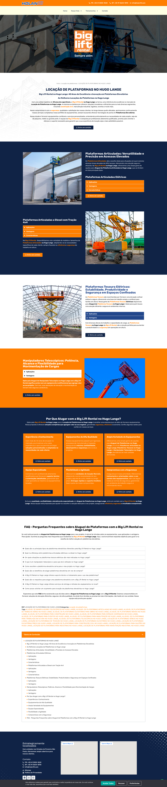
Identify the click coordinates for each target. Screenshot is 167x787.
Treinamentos (91, 11)
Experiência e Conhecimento (38, 699)
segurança (55, 110)
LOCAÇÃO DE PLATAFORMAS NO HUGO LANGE (42, 641)
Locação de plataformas (69, 83)
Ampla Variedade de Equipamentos (41, 705)
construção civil (67, 107)
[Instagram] (33, 778)
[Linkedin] (24, 778)
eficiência (61, 245)
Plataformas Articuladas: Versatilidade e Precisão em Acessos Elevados (52, 650)
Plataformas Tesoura (118, 302)
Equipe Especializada (36, 709)
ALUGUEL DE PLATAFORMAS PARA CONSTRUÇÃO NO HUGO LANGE (53, 614)
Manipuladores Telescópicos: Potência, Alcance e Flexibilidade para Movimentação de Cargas (60, 687)
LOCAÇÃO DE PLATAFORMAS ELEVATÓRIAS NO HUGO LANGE (98, 621)
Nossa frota (75, 11)
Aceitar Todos (108, 783)
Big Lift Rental (77, 102)
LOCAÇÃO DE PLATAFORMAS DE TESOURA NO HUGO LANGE (51, 621)
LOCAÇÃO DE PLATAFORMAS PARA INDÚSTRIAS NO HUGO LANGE (58, 626)
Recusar (121, 783)
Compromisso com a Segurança (39, 715)
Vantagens (32, 659)
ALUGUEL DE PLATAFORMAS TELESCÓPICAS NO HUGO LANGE (82, 619)
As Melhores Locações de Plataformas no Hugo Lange (46, 647)
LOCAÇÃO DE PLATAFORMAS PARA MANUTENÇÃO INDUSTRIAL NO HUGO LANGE (113, 626)
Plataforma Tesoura (105, 304)
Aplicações (32, 656)
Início (58, 83)
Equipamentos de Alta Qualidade (40, 702)
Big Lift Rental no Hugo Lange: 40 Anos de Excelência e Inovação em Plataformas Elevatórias (60, 644)
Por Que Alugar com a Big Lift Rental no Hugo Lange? (46, 696)
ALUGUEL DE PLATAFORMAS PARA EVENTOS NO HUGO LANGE (45, 616)
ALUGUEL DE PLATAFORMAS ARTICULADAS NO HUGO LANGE (99, 609)
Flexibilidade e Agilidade (37, 712)
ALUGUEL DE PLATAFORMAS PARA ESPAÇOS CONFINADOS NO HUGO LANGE (109, 614)
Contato (105, 11)
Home (65, 11)
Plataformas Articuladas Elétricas (39, 653)
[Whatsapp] (29, 778)
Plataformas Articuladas (32, 243)
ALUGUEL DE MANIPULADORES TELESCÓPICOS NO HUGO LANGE (50, 609)
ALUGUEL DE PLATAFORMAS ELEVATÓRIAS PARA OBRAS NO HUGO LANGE (81, 612)
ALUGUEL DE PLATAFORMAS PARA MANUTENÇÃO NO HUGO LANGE (95, 616)
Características (33, 662)
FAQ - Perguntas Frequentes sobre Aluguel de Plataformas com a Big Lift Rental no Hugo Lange (61, 718)
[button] (142, 634)
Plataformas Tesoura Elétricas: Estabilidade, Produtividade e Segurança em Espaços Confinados (61, 678)
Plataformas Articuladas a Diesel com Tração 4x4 (46, 665)
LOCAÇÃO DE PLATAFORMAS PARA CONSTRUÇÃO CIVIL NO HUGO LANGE (80, 623)
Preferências (134, 783)
